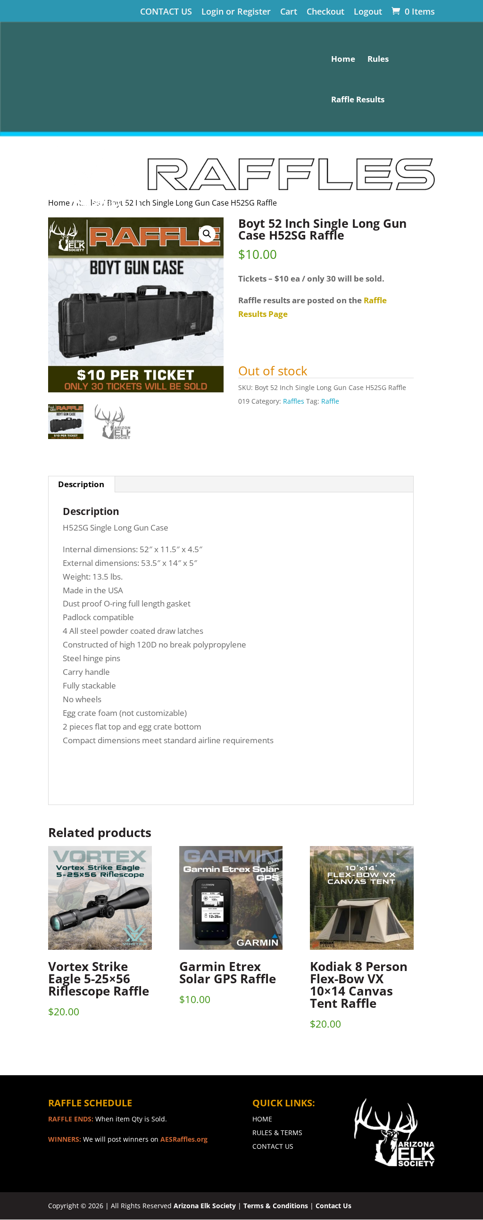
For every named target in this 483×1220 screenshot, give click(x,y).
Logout (368, 12)
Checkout (325, 12)
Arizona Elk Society (205, 1205)
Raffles (293, 401)
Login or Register (236, 12)
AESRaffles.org (184, 1139)
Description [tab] (81, 484)
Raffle (330, 401)
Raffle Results (357, 100)
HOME (262, 1118)
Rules (378, 60)
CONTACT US (166, 12)
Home (343, 60)
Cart (288, 12)
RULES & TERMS (277, 1132)
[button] (207, 233)
